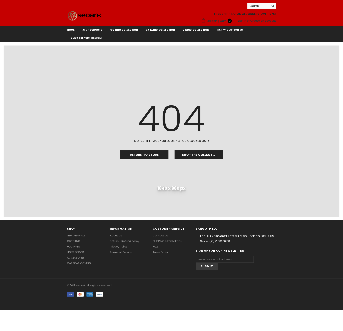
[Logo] (84, 16)
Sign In (242, 20)
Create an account (263, 20)
